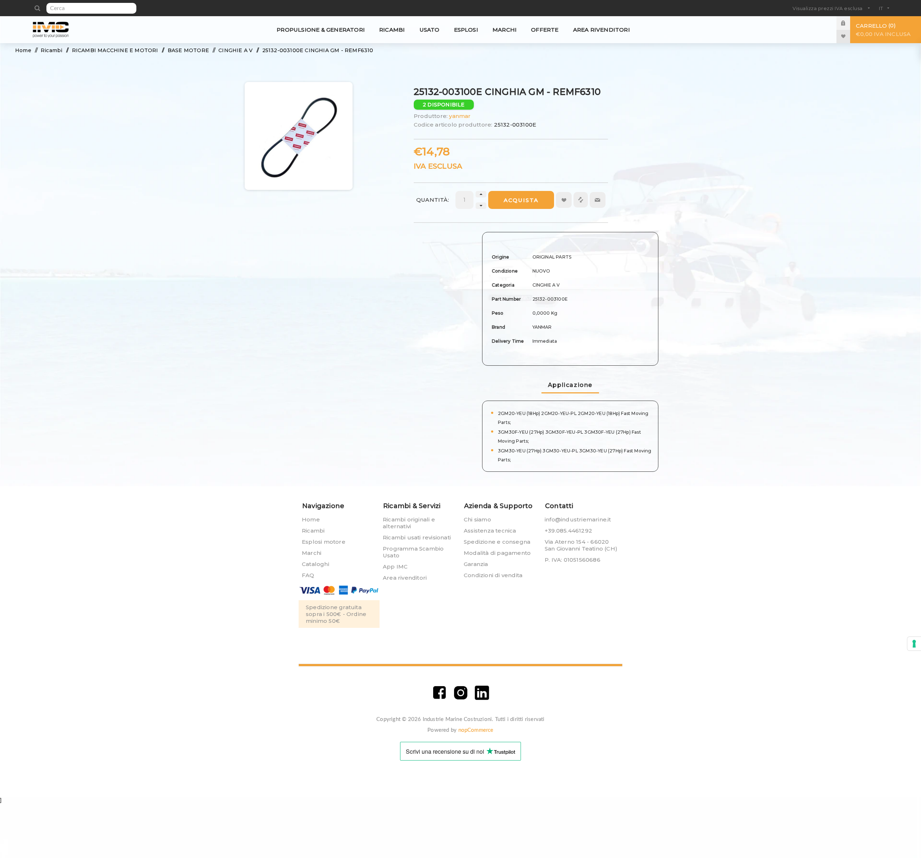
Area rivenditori (405, 577)
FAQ (308, 575)
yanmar (460, 116)
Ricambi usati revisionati (417, 537)
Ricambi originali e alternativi (409, 523)
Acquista (521, 200)
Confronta (580, 199)
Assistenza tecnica (490, 530)
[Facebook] (439, 692)
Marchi (311, 552)
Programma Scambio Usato (413, 552)
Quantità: (432, 199)
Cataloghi (315, 564)
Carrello (883, 29)
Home (311, 519)
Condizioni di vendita (493, 575)
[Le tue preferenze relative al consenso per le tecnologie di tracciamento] (914, 644)
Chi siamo (477, 519)
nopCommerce (476, 730)
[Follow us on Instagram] (460, 692)
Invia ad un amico (597, 200)
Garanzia (476, 564)
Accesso (848, 22)
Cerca (37, 8)
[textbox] (91, 8)
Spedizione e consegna (497, 541)
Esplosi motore (323, 541)
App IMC (395, 566)
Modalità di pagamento (497, 552)
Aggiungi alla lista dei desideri (564, 200)
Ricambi (313, 530)
